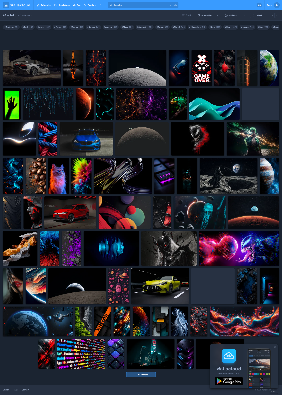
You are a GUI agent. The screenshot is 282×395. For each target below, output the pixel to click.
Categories (43, 5)
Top (76, 5)
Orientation (208, 15)
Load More (141, 375)
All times (235, 15)
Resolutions (62, 5)
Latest (263, 15)
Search (6, 390)
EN (259, 5)
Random (89, 5)
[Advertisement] (141, 40)
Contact (25, 390)
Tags (15, 390)
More (100, 5)
